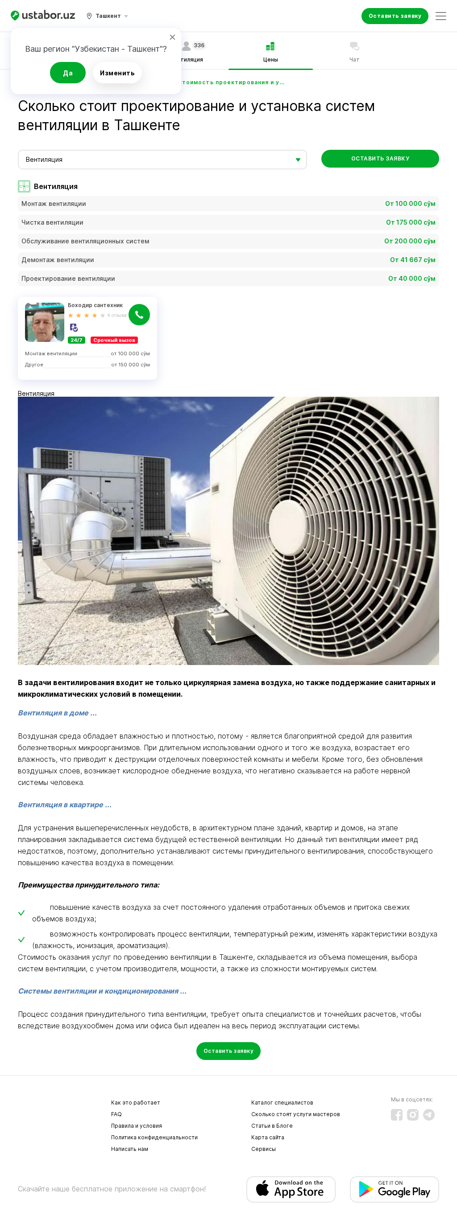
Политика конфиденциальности (154, 1137)
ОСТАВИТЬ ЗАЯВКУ (380, 158)
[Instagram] (413, 1115)
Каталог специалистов (282, 1102)
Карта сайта (267, 1137)
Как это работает (135, 1102)
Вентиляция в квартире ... (65, 804)
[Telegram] (429, 1115)
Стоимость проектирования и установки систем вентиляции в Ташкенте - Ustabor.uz (231, 82)
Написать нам (129, 1149)
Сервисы (263, 1149)
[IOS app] (291, 1189)
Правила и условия (136, 1125)
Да (68, 73)
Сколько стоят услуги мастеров (295, 1114)
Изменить (117, 73)
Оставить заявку (395, 15)
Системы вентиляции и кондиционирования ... (102, 990)
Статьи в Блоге (272, 1125)
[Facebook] (397, 1115)
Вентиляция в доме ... (57, 712)
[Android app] (394, 1189)
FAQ (116, 1114)
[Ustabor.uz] (43, 16)
